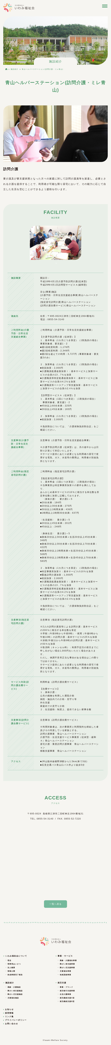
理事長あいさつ (14, 964)
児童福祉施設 (13, 998)
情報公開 (11, 971)
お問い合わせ (11, 1024)
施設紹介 (9, 983)
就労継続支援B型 (67, 1001)
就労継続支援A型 (67, 998)
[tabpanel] (55, 243)
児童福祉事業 (65, 971)
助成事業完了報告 (15, 975)
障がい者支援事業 (67, 964)
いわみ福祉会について (16, 956)
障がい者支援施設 (15, 991)
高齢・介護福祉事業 (68, 960)
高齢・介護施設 (14, 987)
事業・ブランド (66, 987)
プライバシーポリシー (16, 1020)
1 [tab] (56, 263)
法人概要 (11, 968)
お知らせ (9, 1009)
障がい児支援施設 (15, 994)
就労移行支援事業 (67, 991)
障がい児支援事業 (67, 968)
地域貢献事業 (65, 975)
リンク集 (9, 1016)
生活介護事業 (65, 994)
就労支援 (62, 983)
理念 (9, 960)
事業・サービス (65, 956)
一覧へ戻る (55, 904)
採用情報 (9, 1013)
